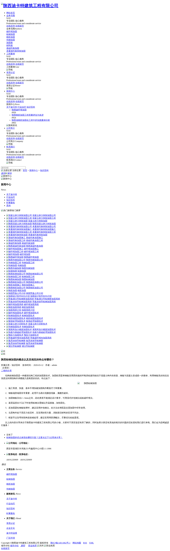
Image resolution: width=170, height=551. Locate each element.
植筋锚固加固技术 (34, 318)
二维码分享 (6, 371)
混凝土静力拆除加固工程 (44, 218)
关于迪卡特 (11, 107)
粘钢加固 (10, 34)
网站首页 (10, 13)
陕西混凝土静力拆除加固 (44, 224)
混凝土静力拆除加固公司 (44, 215)
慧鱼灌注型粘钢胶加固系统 (47, 299)
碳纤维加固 (11, 31)
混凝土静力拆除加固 (37, 221)
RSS (85, 543)
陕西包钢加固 (28, 268)
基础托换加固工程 (34, 240)
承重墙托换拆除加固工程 (44, 232)
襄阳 (22, 546)
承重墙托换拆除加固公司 (44, 226)
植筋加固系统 (28, 307)
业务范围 (10, 15)
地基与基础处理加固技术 (44, 332)
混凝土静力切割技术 (37, 324)
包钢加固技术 (28, 327)
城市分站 (14, 546)
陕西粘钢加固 (28, 279)
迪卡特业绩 (11, 533)
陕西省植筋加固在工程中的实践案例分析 (31, 120)
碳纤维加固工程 (31, 251)
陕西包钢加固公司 (34, 260)
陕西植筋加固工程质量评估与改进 (28, 115)
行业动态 (22, 107)
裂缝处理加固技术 (34, 321)
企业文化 (10, 528)
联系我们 (10, 147)
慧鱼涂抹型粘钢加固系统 (44, 301)
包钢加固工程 (28, 263)
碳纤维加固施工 (31, 249)
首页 (25, 170)
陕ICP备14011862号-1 (60, 543)
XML (91, 543)
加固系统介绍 (28, 310)
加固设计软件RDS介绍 (41, 296)
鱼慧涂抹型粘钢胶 (34, 340)
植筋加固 (10, 37)
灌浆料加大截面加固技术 (44, 329)
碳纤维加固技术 (31, 313)
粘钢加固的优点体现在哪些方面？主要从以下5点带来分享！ (34, 437)
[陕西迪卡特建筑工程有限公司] (29, 5)
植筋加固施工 (28, 285)
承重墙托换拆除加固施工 (44, 229)
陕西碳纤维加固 (19, 110)
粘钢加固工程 (28, 276)
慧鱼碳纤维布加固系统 (41, 338)
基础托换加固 (12, 48)
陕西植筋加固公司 (34, 282)
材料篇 (9, 45)
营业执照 (32, 546)
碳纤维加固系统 (31, 304)
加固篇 (9, 42)
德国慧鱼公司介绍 (34, 293)
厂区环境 (10, 538)
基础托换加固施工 (34, 237)
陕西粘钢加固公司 (34, 274)
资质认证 (10, 72)
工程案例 (10, 54)
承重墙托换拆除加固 (16, 51)
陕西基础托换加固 (34, 246)
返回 (3, 173)
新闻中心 (10, 91)
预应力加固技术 (31, 335)
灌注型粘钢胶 (28, 346)
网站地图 (77, 543)
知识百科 (31, 107)
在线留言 (5, 548)
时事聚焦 (10, 513)
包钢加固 (10, 40)
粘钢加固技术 (28, 315)
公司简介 (10, 128)
